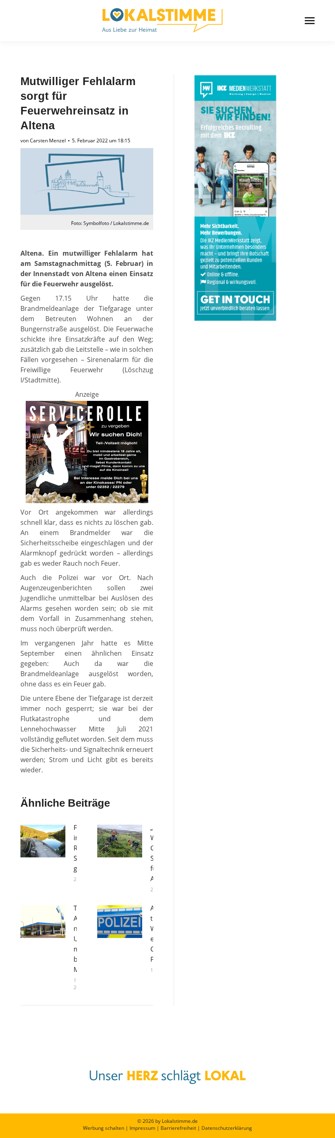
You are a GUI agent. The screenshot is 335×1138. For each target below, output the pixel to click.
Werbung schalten (103, 1128)
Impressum (142, 1128)
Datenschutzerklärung (226, 1128)
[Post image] (42, 841)
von (43, 140)
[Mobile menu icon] (310, 20)
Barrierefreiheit (178, 1128)
